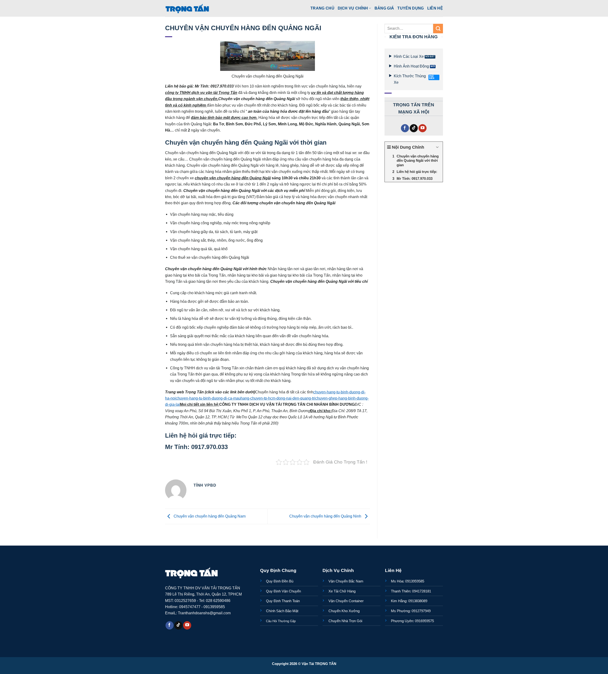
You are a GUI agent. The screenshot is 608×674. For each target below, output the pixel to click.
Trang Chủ (322, 8)
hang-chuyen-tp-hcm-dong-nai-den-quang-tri (278, 398)
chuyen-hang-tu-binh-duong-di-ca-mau (208, 398)
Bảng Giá (384, 8)
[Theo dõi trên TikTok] (414, 128)
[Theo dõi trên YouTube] (422, 128)
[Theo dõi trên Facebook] (405, 128)
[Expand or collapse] (437, 147)
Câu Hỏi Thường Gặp (281, 621)
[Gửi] (438, 28)
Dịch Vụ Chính (353, 8)
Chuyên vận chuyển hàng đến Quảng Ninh (325, 516)
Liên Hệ (435, 8)
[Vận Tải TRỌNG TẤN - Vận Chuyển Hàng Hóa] (187, 8)
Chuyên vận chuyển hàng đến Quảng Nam (209, 516)
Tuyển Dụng (410, 8)
